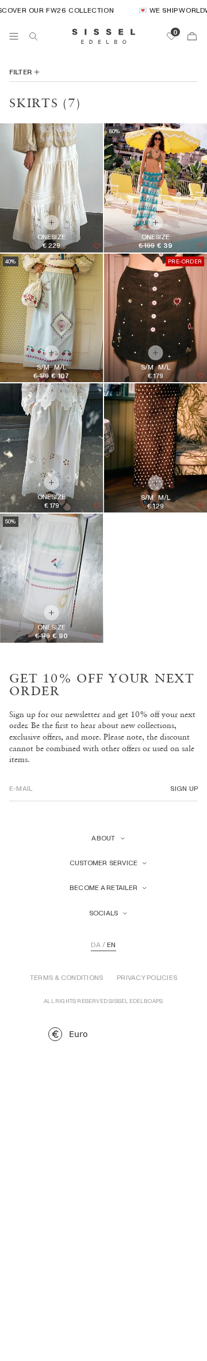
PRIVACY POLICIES (147, 977)
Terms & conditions (66, 977)
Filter (20, 72)
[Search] (33, 36)
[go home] (103, 36)
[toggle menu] (13, 36)
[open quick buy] (51, 352)
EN (111, 944)
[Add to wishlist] (96, 246)
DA (95, 944)
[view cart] (192, 36)
